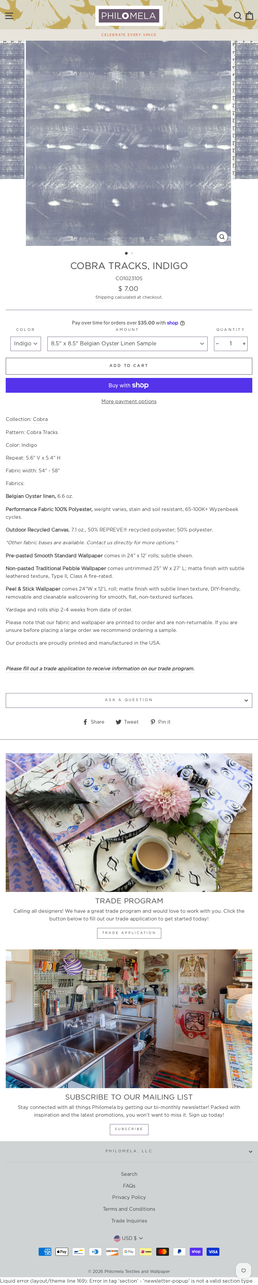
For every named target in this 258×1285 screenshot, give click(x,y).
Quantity (230, 330)
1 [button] (126, 253)
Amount (127, 330)
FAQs (129, 1186)
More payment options (129, 401)
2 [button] (132, 254)
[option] (129, 33)
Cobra (40, 419)
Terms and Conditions (129, 1209)
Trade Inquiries (129, 1221)
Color (25, 330)
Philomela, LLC (129, 1151)
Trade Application (129, 933)
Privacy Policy (129, 1197)
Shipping (104, 297)
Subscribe (129, 1129)
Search (129, 1174)
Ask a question (129, 700)
